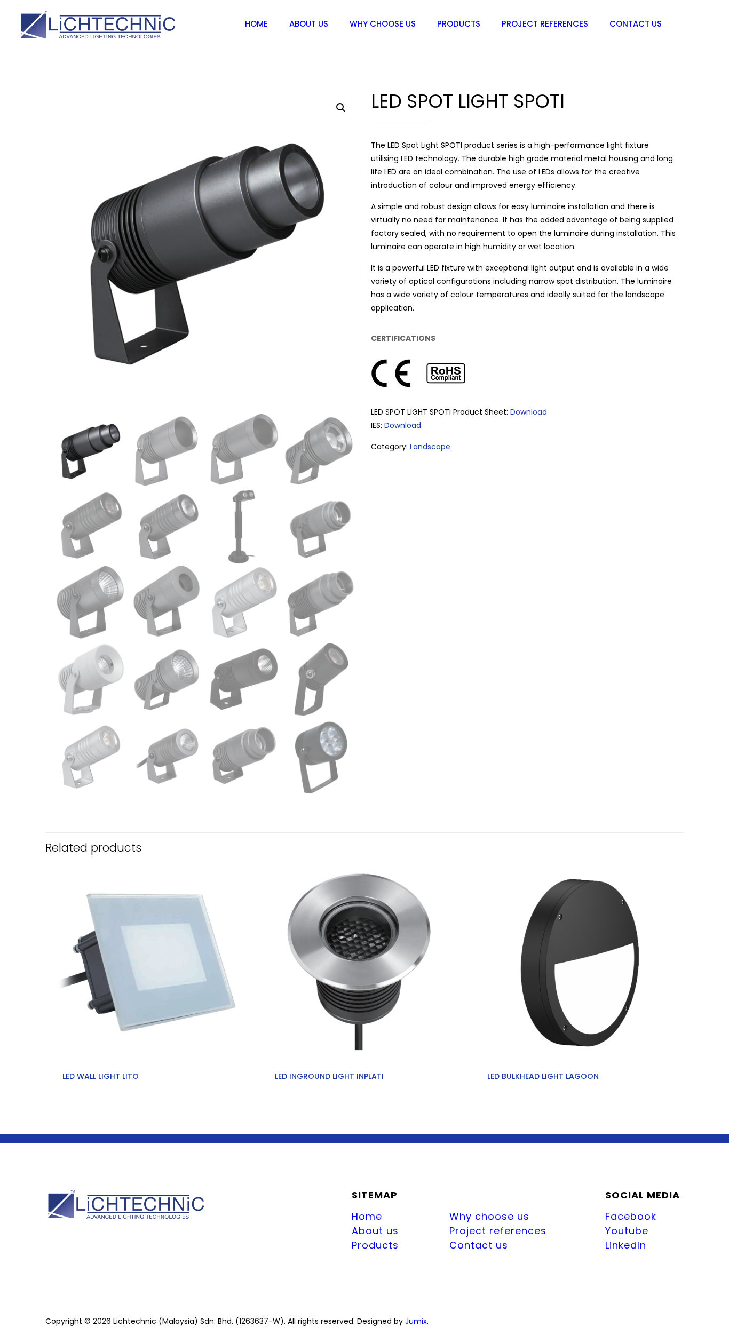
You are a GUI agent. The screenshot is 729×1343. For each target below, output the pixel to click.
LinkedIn (625, 1245)
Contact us (478, 1245)
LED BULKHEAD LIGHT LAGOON (543, 1076)
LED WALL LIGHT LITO (100, 1076)
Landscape (430, 446)
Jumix (416, 1321)
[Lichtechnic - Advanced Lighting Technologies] (98, 24)
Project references (497, 1230)
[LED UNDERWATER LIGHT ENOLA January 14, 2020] (9, 1300)
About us (375, 1230)
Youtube (626, 1230)
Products (375, 1245)
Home (367, 1216)
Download (528, 412)
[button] (341, 107)
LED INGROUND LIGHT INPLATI (329, 1076)
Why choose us (489, 1216)
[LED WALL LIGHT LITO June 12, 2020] (719, 1300)
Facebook (630, 1216)
